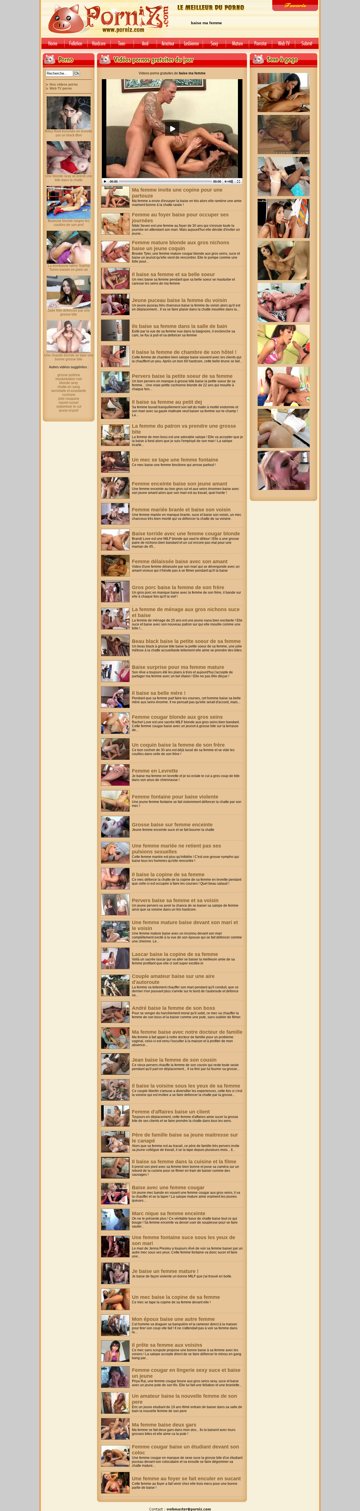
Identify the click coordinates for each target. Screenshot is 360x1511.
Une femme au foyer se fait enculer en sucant (186, 1478)
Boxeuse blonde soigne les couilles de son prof (68, 223)
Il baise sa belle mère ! (159, 693)
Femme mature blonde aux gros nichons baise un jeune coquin (180, 245)
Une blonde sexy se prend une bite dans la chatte (68, 178)
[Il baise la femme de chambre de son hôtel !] (115, 356)
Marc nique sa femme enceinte (168, 1213)
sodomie (145, 45)
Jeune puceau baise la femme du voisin (179, 300)
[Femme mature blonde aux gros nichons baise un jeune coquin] (115, 252)
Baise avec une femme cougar (168, 1187)
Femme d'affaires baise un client (171, 1112)
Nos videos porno (64, 84)
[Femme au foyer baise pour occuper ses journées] (115, 224)
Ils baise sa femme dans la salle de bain (179, 326)
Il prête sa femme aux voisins (167, 1345)
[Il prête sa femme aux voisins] (115, 1351)
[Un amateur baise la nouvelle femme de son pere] (115, 1403)
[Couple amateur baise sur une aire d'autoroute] (115, 985)
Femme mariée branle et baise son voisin (181, 509)
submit (308, 45)
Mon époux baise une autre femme (173, 1319)
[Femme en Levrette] (115, 775)
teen (122, 45)
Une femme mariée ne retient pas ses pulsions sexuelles (176, 849)
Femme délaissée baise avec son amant (180, 561)
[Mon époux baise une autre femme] (115, 1325)
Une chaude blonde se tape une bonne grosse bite (68, 357)
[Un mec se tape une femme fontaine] (115, 462)
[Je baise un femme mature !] (115, 1273)
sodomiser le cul (68, 407)
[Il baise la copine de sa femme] (115, 878)
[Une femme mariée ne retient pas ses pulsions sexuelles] (115, 853)
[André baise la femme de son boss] (115, 1012)
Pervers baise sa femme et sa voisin (175, 900)
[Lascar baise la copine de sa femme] (115, 958)
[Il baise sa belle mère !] (115, 697)
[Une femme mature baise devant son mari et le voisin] (115, 931)
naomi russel (68, 403)
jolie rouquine (68, 399)
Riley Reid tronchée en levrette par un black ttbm (68, 133)
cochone (68, 395)
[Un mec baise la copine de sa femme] (115, 1299)
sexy (214, 45)
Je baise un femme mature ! (165, 1271)
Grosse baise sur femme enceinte (172, 824)
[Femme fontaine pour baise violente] (115, 801)
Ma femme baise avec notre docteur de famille (187, 1032)
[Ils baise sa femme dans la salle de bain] (115, 330)
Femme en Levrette (155, 771)
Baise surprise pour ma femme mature (178, 667)
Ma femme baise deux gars (164, 1425)
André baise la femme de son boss (173, 1008)
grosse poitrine (68, 375)
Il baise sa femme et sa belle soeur (173, 274)
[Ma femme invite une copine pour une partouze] (115, 197)
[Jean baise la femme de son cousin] (115, 1064)
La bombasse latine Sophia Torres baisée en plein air (69, 268)
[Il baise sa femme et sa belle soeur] (115, 278)
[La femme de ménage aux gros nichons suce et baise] (115, 618)
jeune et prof (68, 410)
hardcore (99, 45)
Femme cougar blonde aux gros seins (177, 717)
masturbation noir (68, 379)
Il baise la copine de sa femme (168, 874)
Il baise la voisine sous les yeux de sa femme (186, 1086)
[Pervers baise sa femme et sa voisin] (115, 904)
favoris (295, 5)
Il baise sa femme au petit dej (167, 402)
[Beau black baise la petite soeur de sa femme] (115, 645)
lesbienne (191, 45)
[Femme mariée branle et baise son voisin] (115, 514)
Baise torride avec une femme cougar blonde (186, 533)
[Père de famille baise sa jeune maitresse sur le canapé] (115, 1142)
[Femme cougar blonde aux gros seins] (115, 723)
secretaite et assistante (68, 391)
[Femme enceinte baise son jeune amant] (115, 488)
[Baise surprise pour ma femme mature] (115, 671)
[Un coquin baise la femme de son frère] (115, 749)
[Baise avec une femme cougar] (115, 1193)
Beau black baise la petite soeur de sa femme (186, 641)
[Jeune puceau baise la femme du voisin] (115, 304)
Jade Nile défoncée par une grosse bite (69, 312)
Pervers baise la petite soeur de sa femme (182, 376)
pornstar (260, 45)
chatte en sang (68, 387)
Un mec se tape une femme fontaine (175, 460)
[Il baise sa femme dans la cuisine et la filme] (115, 1168)
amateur (168, 45)
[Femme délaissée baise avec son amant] (115, 565)
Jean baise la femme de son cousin (174, 1060)
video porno (51, 45)
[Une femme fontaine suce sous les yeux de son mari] (115, 1246)
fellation (75, 45)
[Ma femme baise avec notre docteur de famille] (115, 1038)
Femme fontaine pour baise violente (175, 797)
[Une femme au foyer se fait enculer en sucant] (115, 1483)
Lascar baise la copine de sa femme (175, 954)
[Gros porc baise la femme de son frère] (115, 591)
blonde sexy (68, 383)
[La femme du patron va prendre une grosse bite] (115, 435)
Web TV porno (61, 88)
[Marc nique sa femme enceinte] (115, 1219)
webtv (283, 45)
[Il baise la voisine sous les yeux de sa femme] (115, 1090)
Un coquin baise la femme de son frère (178, 745)
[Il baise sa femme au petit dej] (115, 408)
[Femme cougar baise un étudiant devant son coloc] (115, 1456)
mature (237, 45)
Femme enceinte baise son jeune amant (179, 484)
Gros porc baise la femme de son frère (178, 587)
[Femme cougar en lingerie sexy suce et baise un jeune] (115, 1377)
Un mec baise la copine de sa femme (176, 1297)
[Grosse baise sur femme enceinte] (115, 827)
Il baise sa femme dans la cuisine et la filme (184, 1161)
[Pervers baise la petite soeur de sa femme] (115, 382)
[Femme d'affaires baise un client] (115, 1116)
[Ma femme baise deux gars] (115, 1429)
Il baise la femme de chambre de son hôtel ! (184, 352)
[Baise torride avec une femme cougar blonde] (115, 540)
